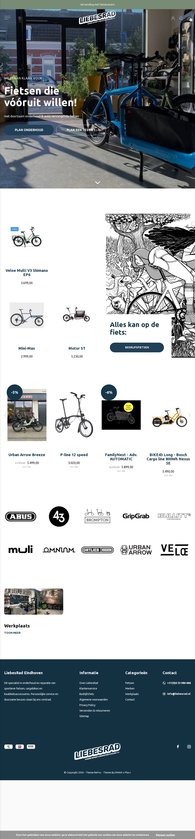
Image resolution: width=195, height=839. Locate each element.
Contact (130, 699)
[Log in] (173, 18)
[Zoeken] (181, 18)
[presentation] (5, 415)
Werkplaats (132, 694)
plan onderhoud (29, 130)
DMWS (118, 772)
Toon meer (12, 632)
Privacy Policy (87, 705)
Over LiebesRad (88, 682)
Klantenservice (88, 688)
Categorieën (136, 673)
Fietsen (129, 682)
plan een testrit (81, 130)
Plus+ (128, 772)
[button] (7, 17)
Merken (129, 688)
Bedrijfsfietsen (137, 347)
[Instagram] (189, 747)
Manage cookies (165, 835)
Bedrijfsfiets (86, 694)
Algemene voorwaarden (93, 699)
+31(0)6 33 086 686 (179, 682)
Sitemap (84, 716)
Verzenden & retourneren (94, 710)
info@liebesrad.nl (178, 693)
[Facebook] (178, 747)
